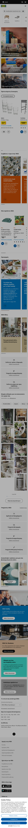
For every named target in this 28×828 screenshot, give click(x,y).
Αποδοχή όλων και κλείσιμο (14, 822)
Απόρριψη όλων (14, 819)
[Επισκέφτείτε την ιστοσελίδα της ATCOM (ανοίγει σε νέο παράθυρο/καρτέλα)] (14, 825)
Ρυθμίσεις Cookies (13, 815)
